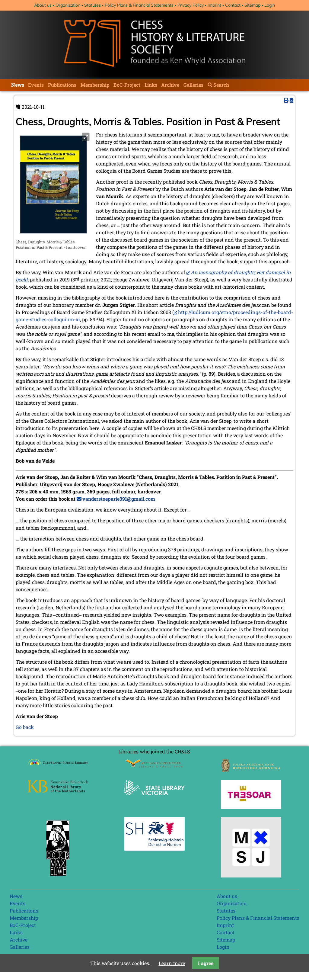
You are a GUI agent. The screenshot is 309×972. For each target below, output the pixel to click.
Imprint (214, 5)
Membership (95, 85)
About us (43, 5)
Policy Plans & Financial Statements (139, 5)
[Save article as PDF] (291, 100)
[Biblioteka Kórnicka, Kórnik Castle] (251, 770)
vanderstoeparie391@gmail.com (118, 499)
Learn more (172, 963)
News (17, 85)
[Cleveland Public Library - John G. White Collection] (58, 766)
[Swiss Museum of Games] (251, 875)
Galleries (193, 85)
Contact (233, 5)
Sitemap (252, 5)
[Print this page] (286, 100)
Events (36, 85)
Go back (25, 727)
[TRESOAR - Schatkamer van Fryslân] (251, 807)
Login (269, 5)
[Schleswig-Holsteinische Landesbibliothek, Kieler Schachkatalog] (154, 848)
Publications (62, 85)
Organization (68, 5)
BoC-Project (126, 85)
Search (221, 85)
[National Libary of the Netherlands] (58, 791)
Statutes (92, 5)
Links (151, 85)
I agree (205, 963)
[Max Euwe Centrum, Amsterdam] (58, 877)
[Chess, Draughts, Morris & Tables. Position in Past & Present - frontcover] (53, 236)
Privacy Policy (190, 5)
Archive (170, 85)
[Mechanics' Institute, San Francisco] (154, 766)
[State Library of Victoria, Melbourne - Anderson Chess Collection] (154, 798)
